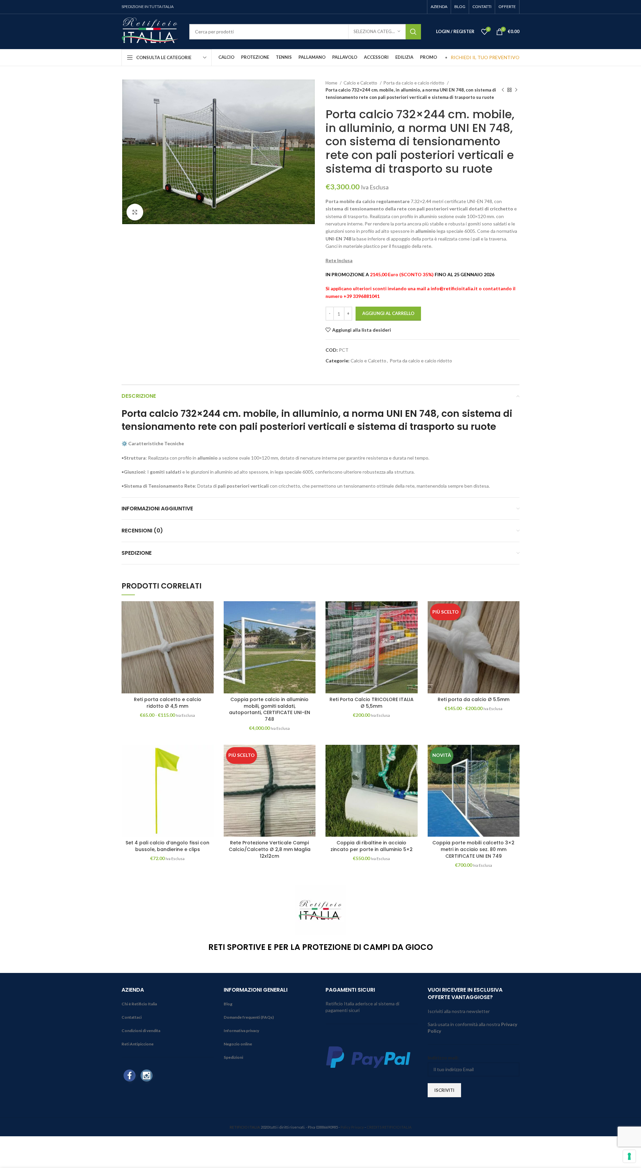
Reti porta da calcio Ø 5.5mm (473, 699)
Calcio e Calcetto (361, 83)
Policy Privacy (352, 1127)
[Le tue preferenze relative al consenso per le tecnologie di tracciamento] (629, 1156)
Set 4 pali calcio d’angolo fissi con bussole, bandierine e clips (167, 846)
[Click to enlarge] (135, 212)
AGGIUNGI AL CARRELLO (388, 313)
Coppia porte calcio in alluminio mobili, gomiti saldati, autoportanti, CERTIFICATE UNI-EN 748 (269, 709)
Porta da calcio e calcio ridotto (414, 83)
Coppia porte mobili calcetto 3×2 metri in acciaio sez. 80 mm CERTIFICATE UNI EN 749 (473, 849)
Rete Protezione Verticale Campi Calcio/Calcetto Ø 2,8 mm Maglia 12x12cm (269, 849)
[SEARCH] (413, 31)
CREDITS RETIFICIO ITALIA (389, 1127)
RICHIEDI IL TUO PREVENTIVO (485, 57)
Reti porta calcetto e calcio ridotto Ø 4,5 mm (167, 702)
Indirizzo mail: (443, 1057)
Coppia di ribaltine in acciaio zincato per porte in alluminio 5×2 (372, 846)
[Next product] (516, 90)
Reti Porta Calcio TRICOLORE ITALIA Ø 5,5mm (372, 702)
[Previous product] (502, 90)
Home (332, 83)
